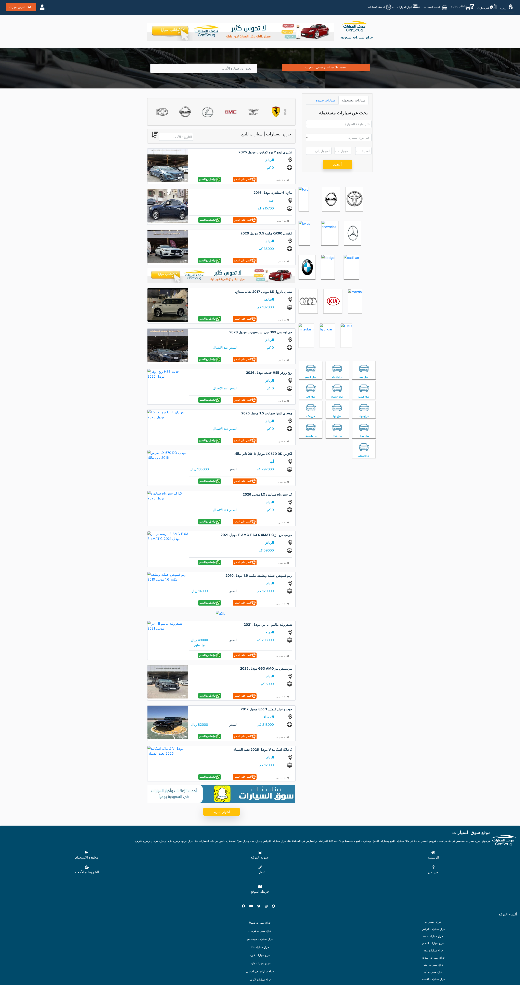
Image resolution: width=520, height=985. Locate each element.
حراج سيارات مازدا (260, 963)
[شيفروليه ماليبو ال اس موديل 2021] (167, 625)
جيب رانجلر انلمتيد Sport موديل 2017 (266, 709)
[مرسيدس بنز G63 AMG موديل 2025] (167, 681)
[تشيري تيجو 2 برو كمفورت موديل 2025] (167, 165)
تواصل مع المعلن (207, 179)
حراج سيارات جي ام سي (260, 971)
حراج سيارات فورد (260, 955)
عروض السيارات (377, 6)
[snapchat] (275, 906)
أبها (272, 461)
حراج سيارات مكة (433, 950)
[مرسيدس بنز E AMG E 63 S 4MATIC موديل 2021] (167, 536)
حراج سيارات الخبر (433, 964)
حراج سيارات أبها (433, 971)
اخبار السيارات (405, 7)
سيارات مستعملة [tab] (353, 100)
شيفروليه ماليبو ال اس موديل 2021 (268, 624)
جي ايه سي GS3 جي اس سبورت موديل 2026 (260, 332)
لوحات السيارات (432, 6)
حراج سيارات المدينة (433, 957)
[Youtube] (252, 906)
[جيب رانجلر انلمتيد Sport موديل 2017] (167, 722)
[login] (42, 7)
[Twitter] (260, 906)
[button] (157, 112)
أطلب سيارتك (458, 6)
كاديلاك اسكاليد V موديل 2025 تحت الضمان (262, 749)
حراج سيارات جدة (433, 936)
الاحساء (269, 717)
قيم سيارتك (483, 8)
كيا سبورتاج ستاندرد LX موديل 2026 (267, 494)
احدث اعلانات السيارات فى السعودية (326, 67)
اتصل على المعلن (242, 179)
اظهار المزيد (221, 812)
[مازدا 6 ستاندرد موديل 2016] (167, 206)
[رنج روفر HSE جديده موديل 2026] (167, 374)
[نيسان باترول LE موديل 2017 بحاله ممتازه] (167, 304)
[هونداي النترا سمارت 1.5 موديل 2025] (167, 414)
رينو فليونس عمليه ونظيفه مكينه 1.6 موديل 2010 (258, 575)
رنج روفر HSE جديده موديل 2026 (269, 372)
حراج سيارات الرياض (433, 929)
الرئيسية (504, 8)
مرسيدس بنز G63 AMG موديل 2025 (266, 668)
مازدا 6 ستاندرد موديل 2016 (273, 193)
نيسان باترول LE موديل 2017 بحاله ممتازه (263, 292)
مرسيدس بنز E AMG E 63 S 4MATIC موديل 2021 (256, 535)
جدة (271, 200)
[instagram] (268, 906)
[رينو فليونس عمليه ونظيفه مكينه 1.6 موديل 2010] (167, 576)
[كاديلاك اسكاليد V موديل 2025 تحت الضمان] (167, 751)
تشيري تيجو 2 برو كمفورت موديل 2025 (265, 152)
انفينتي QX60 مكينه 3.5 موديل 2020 (266, 233)
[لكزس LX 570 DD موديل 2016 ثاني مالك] (167, 455)
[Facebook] (245, 906)
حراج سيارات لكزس (260, 979)
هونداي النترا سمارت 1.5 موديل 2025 (266, 413)
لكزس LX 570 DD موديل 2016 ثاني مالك (263, 454)
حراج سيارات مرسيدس (260, 938)
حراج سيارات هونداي (260, 930)
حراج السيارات (433, 921)
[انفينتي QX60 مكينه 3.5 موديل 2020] (167, 246)
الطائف (269, 299)
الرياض (269, 160)
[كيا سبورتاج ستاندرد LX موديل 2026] (167, 495)
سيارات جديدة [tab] (325, 100)
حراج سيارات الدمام (433, 943)
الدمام (269, 632)
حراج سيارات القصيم (433, 979)
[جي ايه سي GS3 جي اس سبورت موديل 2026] (167, 345)
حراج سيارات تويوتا (260, 922)
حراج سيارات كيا (260, 947)
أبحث (337, 164)
